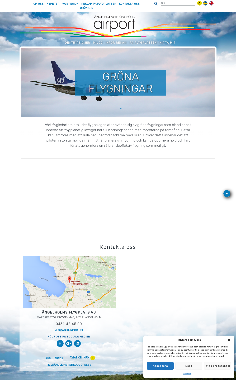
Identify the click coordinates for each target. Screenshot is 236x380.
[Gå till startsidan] (118, 25)
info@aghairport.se (69, 330)
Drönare (86, 7)
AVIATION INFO (79, 357)
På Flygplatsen (143, 42)
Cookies (187, 373)
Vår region (70, 3)
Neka (188, 365)
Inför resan (116, 42)
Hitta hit (168, 42)
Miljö (98, 42)
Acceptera (160, 365)
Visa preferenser (218, 365)
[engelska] (211, 3)
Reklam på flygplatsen (98, 3)
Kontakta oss (129, 3)
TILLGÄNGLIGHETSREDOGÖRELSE (68, 364)
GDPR (59, 357)
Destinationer (77, 42)
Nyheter (53, 3)
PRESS (46, 357)
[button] (229, 340)
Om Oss (38, 3)
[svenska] (205, 3)
